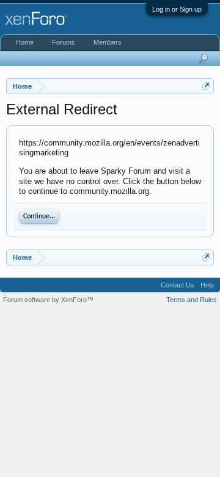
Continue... (39, 216)
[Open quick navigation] (206, 86)
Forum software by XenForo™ (48, 299)
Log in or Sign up (177, 9)
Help (207, 285)
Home (25, 42)
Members (108, 42)
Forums (63, 42)
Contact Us (177, 285)
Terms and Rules (191, 299)
